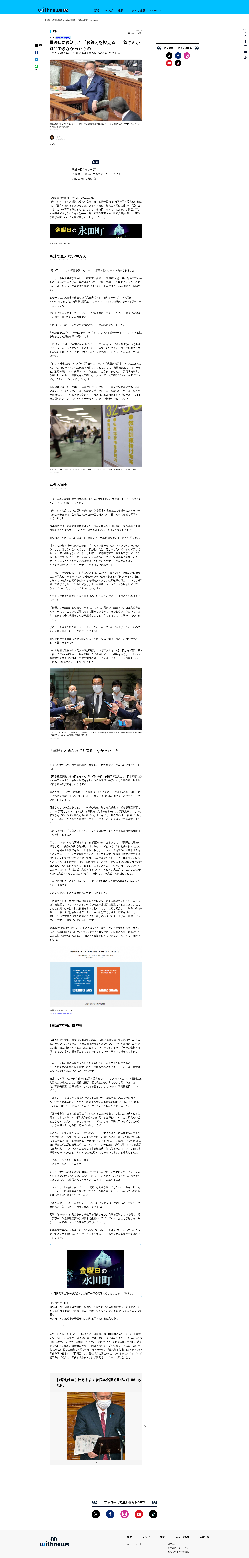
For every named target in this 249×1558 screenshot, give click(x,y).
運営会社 (172, 1544)
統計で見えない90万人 (85, 169)
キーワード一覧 (134, 1544)
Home (42, 20)
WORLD (155, 10)
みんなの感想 (136, 33)
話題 (48, 20)
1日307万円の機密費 (84, 178)
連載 (120, 10)
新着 (97, 10)
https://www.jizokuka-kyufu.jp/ (62, 1013)
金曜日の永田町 (63, 37)
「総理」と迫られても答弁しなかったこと (96, 174)
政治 (52, 143)
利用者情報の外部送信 (178, 1551)
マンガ (109, 10)
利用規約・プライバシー (179, 1548)
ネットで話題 (137, 10)
